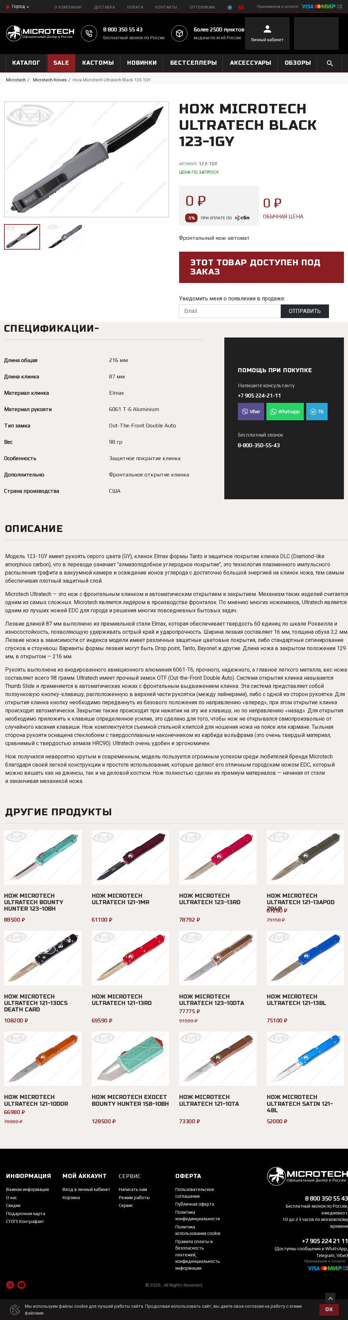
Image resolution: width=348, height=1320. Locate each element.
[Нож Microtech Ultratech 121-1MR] (130, 857)
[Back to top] (330, 1298)
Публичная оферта (194, 1204)
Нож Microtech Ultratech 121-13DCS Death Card (36, 1003)
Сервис (126, 1205)
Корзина (71, 1197)
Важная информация (27, 1189)
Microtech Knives (50, 79)
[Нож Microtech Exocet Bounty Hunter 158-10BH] (130, 1059)
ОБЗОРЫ (298, 63)
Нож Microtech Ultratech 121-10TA (209, 1100)
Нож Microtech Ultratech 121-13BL (296, 999)
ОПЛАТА (135, 7)
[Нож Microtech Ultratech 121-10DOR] (43, 1059)
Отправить (305, 311)
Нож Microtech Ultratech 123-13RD (209, 899)
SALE (61, 63)
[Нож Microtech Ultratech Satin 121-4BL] (305, 1059)
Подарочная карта (25, 1213)
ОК (329, 1310)
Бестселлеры (193, 63)
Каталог (26, 63)
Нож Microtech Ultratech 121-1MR (120, 899)
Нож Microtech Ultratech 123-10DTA (211, 999)
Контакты (166, 7)
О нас (11, 1197)
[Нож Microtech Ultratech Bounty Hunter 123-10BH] (43, 857)
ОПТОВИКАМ (202, 7)
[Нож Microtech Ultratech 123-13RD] (218, 857)
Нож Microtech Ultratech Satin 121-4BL (300, 1103)
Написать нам (133, 1189)
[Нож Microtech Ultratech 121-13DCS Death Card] (43, 958)
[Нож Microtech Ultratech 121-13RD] (130, 958)
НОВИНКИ (142, 63)
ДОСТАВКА (104, 7)
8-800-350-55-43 (259, 445)
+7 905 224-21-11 (259, 395)
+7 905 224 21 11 (325, 1240)
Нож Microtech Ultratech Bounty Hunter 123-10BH (33, 902)
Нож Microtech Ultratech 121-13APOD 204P (300, 902)
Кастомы (98, 63)
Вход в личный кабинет (86, 1189)
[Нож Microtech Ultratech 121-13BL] (305, 958)
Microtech (16, 79)
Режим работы (134, 1197)
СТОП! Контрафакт (25, 1221)
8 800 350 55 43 (122, 29)
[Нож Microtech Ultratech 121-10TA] (218, 1059)
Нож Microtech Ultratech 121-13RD (122, 999)
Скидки (13, 1205)
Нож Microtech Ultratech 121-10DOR (36, 1100)
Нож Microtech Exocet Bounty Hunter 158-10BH (130, 1100)
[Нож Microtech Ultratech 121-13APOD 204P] (305, 857)
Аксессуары (251, 63)
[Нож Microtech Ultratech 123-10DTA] (218, 958)
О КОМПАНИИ (68, 7)
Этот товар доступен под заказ (255, 267)
